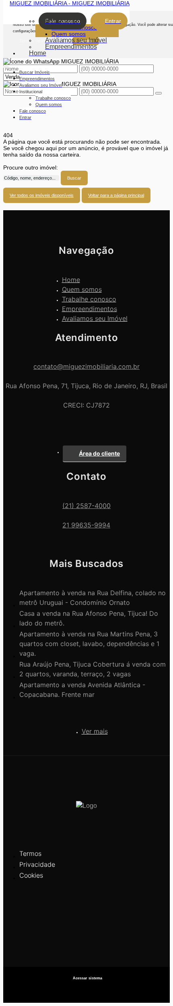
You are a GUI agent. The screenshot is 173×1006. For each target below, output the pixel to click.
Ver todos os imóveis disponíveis (42, 195)
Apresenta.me (87, 990)
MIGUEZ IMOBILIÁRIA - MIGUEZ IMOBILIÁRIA (70, 3)
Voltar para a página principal (116, 195)
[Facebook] (86, 926)
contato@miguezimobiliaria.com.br (86, 366)
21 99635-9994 (86, 525)
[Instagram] (86, 940)
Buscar (74, 178)
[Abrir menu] (5, 65)
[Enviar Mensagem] (158, 93)
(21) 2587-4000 (86, 506)
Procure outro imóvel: (30, 167)
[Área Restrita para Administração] (86, 978)
